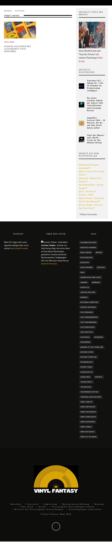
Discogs (101, 267)
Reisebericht (87, 362)
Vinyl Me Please (88, 431)
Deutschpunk (86, 267)
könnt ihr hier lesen (49, 263)
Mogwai (84, 297)
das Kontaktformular (19, 248)
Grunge (84, 282)
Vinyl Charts (86, 402)
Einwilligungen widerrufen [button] (85, 509)
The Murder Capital (89, 392)
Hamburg (96, 282)
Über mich (27, 507)
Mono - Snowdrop (86, 191)
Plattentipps (87, 332)
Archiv (43, 507)
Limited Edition (88, 292)
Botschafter (86, 257)
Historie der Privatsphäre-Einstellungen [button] (39, 509)
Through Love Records (91, 397)
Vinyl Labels (86, 427)
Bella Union (86, 252)
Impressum (50, 504)
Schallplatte (87, 372)
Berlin (99, 252)
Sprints (98, 377)
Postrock (85, 337)
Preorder (98, 337)
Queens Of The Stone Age (92, 347)
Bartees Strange (88, 247)
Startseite (33, 504)
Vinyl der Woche (88, 407)
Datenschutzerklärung (76, 504)
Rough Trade (86, 367)
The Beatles (86, 387)
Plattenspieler (88, 327)
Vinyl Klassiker (88, 421)
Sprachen (15, 504)
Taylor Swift (86, 382)
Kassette (85, 287)
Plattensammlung (89, 322)
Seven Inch (85, 377)
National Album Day (89, 302)
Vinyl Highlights (88, 417)
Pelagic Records (88, 307)
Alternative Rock (88, 242)
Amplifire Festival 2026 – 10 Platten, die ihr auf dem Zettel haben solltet (96, 123)
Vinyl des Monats (88, 412)
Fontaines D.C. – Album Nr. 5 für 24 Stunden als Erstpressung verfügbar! (95, 86)
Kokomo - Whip (86, 195)
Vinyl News (9, 42)
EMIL (82, 272)
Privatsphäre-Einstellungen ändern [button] (73, 507)
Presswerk (85, 342)
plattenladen (87, 312)
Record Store (87, 352)
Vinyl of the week (89, 437)
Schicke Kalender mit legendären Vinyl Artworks (17, 48)
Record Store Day (89, 357)
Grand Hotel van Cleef (91, 277)
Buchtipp (85, 262)
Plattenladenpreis (89, 317)
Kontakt (99, 504)
